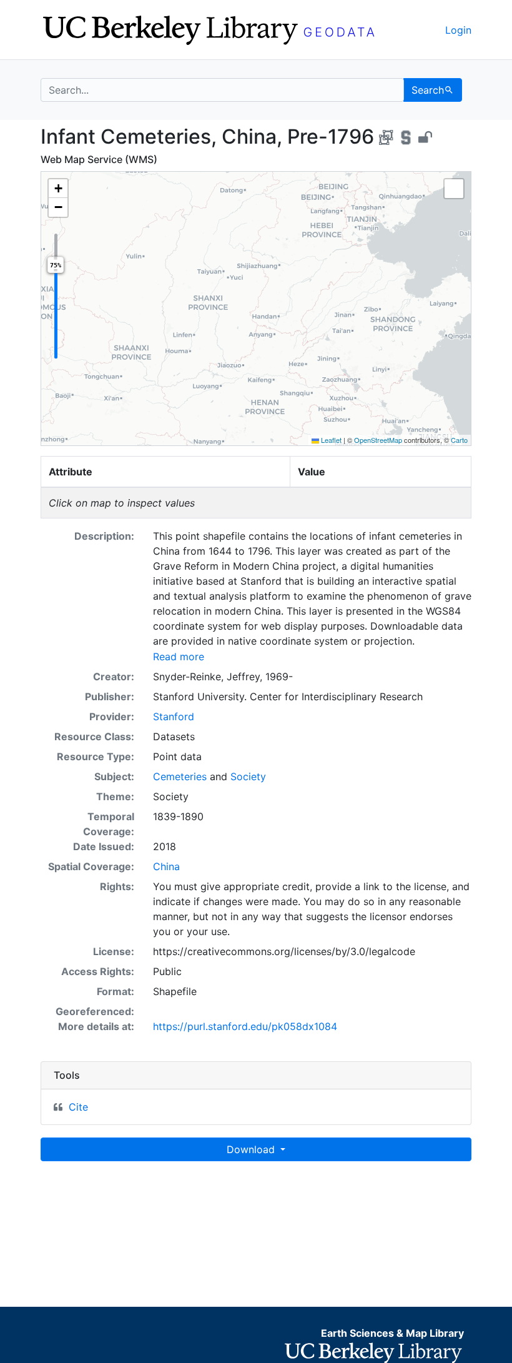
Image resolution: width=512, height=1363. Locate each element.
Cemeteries (180, 776)
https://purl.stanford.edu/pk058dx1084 (245, 1026)
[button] (58, 188)
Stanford (173, 716)
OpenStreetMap (378, 440)
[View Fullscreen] (454, 188)
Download (252, 1149)
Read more (178, 656)
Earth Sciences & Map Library (392, 1333)
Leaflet (330, 440)
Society (248, 776)
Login (458, 30)
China (166, 866)
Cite (78, 1107)
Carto (459, 440)
